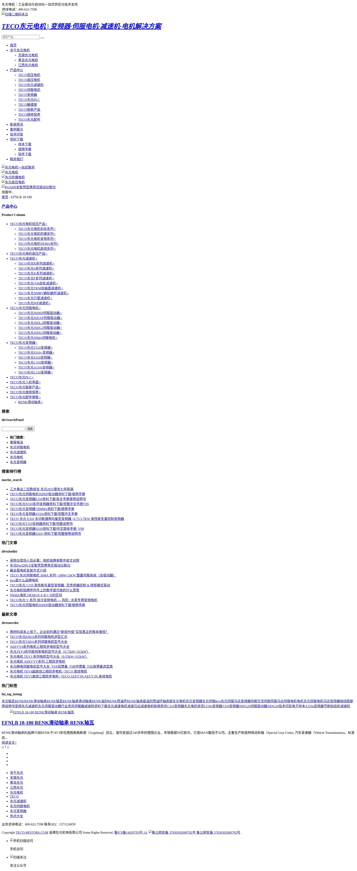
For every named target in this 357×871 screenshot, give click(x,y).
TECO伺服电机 (29, 90)
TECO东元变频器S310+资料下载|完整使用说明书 (45, 533)
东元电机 (16, 457)
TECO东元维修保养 (25, 392)
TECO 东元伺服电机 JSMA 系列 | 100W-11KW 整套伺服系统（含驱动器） (63, 575)
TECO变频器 (27, 95)
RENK (19, 701)
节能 (327, 706)
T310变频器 (230, 706)
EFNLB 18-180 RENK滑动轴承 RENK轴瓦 (48, 722)
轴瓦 (11, 701)
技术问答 (16, 134)
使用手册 (24, 149)
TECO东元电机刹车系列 (37, 229)
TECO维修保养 (29, 114)
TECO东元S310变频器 (35, 357)
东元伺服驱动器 (49, 706)
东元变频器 (18, 462)
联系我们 (16, 159)
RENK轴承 (71, 701)
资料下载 (16, 139)
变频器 (246, 701)
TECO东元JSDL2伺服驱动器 (40, 323)
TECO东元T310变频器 (35, 347)
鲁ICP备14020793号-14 (130, 832)
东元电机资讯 (194, 706)
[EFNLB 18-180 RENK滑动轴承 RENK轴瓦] (42, 712)
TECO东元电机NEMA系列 (38, 243)
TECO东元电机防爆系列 (37, 234)
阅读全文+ (9, 742)
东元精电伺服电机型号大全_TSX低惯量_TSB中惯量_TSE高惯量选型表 (61, 666)
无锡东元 (16, 777)
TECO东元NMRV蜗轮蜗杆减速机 (43, 293)
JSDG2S (273, 706)
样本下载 (24, 144)
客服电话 (16, 442)
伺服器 (79, 706)
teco (218, 701)
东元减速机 (18, 452)
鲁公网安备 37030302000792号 (218, 832)
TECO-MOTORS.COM (32, 832)
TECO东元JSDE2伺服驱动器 (40, 333)
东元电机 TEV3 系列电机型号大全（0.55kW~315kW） (49, 656)
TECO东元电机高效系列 (37, 248)
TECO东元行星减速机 (35, 298)
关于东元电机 (20, 50)
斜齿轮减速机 (340, 706)
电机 (300, 701)
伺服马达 (277, 701)
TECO (14, 796)
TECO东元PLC (29, 99)
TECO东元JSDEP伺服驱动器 (40, 313)
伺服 (254, 701)
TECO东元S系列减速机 (36, 268)
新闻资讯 (16, 124)
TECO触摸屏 (27, 104)
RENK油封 (100, 701)
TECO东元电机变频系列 (37, 238)
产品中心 (16, 70)
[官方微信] (15, 14)
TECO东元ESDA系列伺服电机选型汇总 (38, 637)
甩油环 (158, 701)
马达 (326, 701)
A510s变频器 (314, 706)
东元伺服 (208, 701)
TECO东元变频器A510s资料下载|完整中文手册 (44, 514)
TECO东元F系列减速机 (36, 278)
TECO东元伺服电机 (25, 308)
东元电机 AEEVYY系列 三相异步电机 (37, 661)
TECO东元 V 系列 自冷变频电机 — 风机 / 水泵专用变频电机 (53, 600)
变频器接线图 (340, 701)
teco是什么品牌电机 (24, 580)
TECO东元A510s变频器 (36, 367)
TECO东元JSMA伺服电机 (38, 337)
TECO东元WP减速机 (34, 303)
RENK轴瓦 (55, 701)
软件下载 (24, 154)
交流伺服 (263, 701)
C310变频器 (175, 706)
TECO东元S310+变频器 (36, 352)
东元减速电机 (117, 706)
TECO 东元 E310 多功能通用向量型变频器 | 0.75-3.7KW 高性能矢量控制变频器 (67, 519)
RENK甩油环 (117, 701)
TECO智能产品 (29, 109)
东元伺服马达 (231, 701)
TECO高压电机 (29, 80)
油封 (149, 701)
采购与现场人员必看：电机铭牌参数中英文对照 (44, 560)
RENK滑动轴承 (30, 402)
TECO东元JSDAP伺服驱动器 (40, 318)
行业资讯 (67, 706)
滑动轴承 (85, 701)
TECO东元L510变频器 (35, 372)
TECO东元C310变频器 (35, 362)
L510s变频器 (213, 706)
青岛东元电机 (28, 60)
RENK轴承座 (136, 701)
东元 (5, 701)
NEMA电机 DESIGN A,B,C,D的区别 (36, 595)
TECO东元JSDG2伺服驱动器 (40, 328)
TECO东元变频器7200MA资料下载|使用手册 (42, 509)
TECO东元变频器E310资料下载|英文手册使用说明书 (48, 499)
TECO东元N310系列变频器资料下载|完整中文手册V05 (49, 504)
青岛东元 (16, 782)
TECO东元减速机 (31, 85)
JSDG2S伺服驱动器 (253, 706)
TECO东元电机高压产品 (29, 253)
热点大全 (16, 816)
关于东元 (16, 772)
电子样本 (298, 706)
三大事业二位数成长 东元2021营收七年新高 (42, 489)
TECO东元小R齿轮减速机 (38, 283)
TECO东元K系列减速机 (36, 273)
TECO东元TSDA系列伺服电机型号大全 (38, 642)
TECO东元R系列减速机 (36, 263)
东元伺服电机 (20, 447)
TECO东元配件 (29, 119)
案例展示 (16, 129)
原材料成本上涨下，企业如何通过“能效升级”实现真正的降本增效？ (59, 632)
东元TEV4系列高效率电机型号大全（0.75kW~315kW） (50, 651)
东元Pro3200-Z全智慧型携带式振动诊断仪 (40, 565)
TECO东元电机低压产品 (29, 224)
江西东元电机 (28, 65)
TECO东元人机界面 (25, 382)
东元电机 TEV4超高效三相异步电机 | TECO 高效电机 (48, 671)
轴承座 (168, 701)
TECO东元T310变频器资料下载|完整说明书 (41, 524)
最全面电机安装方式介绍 (28, 570)
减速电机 (147, 706)
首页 (13, 45)
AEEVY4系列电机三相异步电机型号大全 (39, 646)
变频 (18, 706)
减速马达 (133, 706)
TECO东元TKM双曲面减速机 (40, 288)
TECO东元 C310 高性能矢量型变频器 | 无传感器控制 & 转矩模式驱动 (60, 585)
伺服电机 (290, 701)
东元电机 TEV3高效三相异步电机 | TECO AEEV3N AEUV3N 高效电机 (61, 676)
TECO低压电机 (29, 75)
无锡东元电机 (28, 55)
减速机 (89, 706)
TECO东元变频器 (24, 342)
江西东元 (16, 787)
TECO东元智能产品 (25, 387)
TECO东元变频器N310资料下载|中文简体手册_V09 (47, 528)
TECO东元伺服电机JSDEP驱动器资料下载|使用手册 (47, 494)
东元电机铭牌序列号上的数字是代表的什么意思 (44, 590)
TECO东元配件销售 (25, 397)
